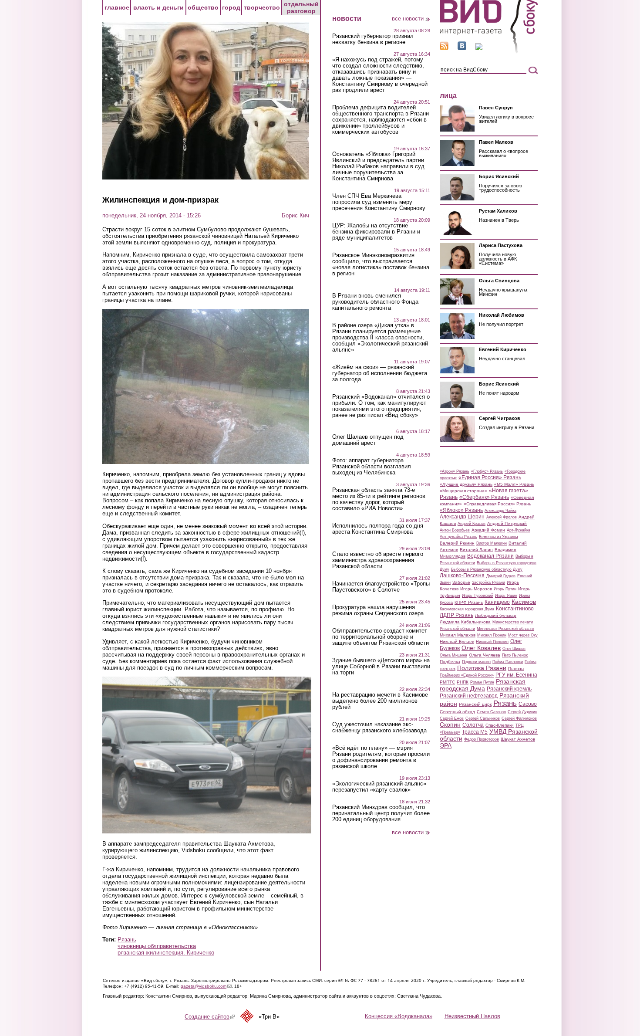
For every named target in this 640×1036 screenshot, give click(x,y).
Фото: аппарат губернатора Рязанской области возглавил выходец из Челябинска (371, 466)
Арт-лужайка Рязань (458, 537)
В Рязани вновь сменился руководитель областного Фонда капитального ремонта (375, 302)
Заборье (461, 582)
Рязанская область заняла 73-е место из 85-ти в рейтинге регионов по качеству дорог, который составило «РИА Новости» (378, 499)
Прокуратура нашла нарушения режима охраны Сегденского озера (378, 610)
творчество (262, 7)
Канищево (497, 602)
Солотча (473, 725)
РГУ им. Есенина (516, 675)
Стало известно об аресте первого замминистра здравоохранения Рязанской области (377, 560)
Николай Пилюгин (492, 642)
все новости (408, 18)
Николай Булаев (457, 641)
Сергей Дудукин (522, 712)
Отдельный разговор (301, 7)
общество (203, 7)
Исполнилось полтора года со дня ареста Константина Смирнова (377, 529)
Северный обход (457, 711)
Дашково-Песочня (462, 575)
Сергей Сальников (482, 718)
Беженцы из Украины (498, 537)
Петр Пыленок (515, 655)
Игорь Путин (505, 589)
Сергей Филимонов (519, 718)
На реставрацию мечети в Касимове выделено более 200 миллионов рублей (380, 701)
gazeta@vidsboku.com (206, 986)
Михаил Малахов (457, 635)
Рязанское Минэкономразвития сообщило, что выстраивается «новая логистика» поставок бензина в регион (380, 264)
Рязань (127, 939)
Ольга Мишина (453, 655)
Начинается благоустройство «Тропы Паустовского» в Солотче (381, 587)
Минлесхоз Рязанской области (505, 628)
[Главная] (489, 51)
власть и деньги (158, 7)
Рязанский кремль (509, 689)
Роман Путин (482, 682)
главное (116, 7)
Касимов (524, 601)
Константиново (515, 609)
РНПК (462, 682)
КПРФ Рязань (469, 602)
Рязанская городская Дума (482, 685)
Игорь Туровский (477, 595)
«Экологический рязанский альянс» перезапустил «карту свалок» (379, 787)
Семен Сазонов (491, 712)
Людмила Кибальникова (465, 622)
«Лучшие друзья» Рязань (466, 484)
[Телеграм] (478, 48)
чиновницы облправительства (157, 946)
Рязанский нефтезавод (469, 696)
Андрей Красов (471, 523)
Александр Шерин (462, 517)
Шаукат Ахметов (518, 739)
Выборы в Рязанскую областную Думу (486, 569)
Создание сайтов (210, 1016)
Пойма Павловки (507, 662)
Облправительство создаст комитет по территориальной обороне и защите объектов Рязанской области (380, 637)
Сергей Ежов (452, 718)
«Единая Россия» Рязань (489, 477)
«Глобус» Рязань (487, 471)
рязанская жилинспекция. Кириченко (166, 952)
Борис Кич (295, 215)
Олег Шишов (513, 649)
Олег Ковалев (481, 647)
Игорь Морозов (476, 588)
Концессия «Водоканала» (398, 1016)
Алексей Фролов (501, 517)
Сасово (528, 704)
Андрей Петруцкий (507, 523)
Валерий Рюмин (457, 543)
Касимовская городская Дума (467, 609)
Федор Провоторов (481, 739)
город (231, 7)
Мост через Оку (523, 635)
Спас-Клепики (499, 725)
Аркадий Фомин (488, 530)
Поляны (516, 668)
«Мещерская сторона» (463, 490)
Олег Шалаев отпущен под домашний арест (368, 440)
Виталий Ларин (476, 549)
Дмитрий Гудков (500, 576)
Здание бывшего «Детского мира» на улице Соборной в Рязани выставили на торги (381, 666)
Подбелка (450, 661)
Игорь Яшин (506, 595)
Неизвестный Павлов (472, 1016)
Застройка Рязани (488, 582)
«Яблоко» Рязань (461, 510)
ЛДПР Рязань (456, 615)
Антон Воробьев (455, 530)
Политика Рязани (481, 667)
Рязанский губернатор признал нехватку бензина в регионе (373, 39)
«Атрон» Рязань (454, 471)
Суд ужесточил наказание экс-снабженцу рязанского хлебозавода (379, 727)
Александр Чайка (500, 510)
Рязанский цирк (475, 704)
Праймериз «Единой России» (467, 675)
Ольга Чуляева (484, 655)
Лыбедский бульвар (495, 615)
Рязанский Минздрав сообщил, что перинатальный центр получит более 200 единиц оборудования (381, 813)
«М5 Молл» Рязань (514, 484)
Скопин (450, 724)
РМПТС (447, 682)
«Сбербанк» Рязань (484, 497)
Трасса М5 (475, 732)
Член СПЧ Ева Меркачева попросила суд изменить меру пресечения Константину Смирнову (378, 202)
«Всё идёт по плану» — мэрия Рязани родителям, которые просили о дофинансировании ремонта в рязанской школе (381, 757)
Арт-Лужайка (518, 530)
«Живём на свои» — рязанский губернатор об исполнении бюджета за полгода (379, 373)
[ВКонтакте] (462, 48)
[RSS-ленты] (444, 48)
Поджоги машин (476, 662)
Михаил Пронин (491, 635)
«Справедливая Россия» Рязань (497, 503)
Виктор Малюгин (491, 543)
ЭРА (445, 745)
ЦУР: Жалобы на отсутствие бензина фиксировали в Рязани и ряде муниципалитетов (376, 232)
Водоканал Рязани (490, 556)
